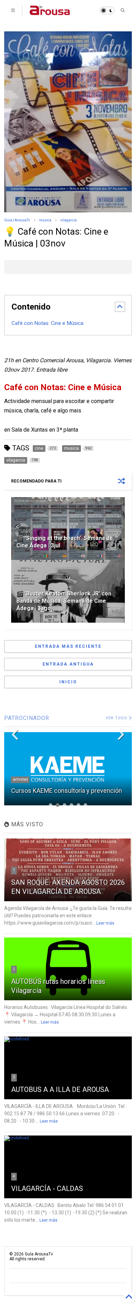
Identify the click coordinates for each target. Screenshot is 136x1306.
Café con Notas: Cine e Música (47, 323)
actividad (20, 779)
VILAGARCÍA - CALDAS (47, 1188)
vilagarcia (68, 220)
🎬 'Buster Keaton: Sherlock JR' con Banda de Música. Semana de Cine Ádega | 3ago (63, 601)
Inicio (68, 681)
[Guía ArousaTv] (49, 12)
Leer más (105, 923)
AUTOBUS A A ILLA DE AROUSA (60, 1089)
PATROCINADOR (26, 718)
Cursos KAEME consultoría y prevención (66, 790)
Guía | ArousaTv (17, 220)
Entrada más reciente (68, 646)
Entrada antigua (68, 664)
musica (45, 220)
